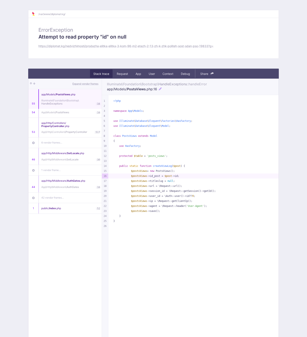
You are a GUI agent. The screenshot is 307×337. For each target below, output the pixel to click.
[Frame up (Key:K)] (31, 84)
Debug (185, 73)
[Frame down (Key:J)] (34, 84)
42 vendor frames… (52, 197)
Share (204, 73)
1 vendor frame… (51, 170)
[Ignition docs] (35, 14)
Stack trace (101, 73)
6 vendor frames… (51, 142)
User (152, 73)
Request (122, 73)
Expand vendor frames (85, 83)
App (138, 73)
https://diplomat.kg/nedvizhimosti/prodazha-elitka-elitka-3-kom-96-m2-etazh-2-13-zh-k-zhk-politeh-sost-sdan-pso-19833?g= (125, 46)
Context (167, 73)
